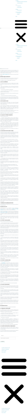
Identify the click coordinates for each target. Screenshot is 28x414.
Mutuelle (18, 14)
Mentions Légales (4, 350)
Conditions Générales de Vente (6, 347)
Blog (16, 16)
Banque (17, 9)
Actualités (17, 0)
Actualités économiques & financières (22, 1)
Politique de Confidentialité (5, 349)
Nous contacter (4, 412)
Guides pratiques (19, 7)
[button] (21, 30)
